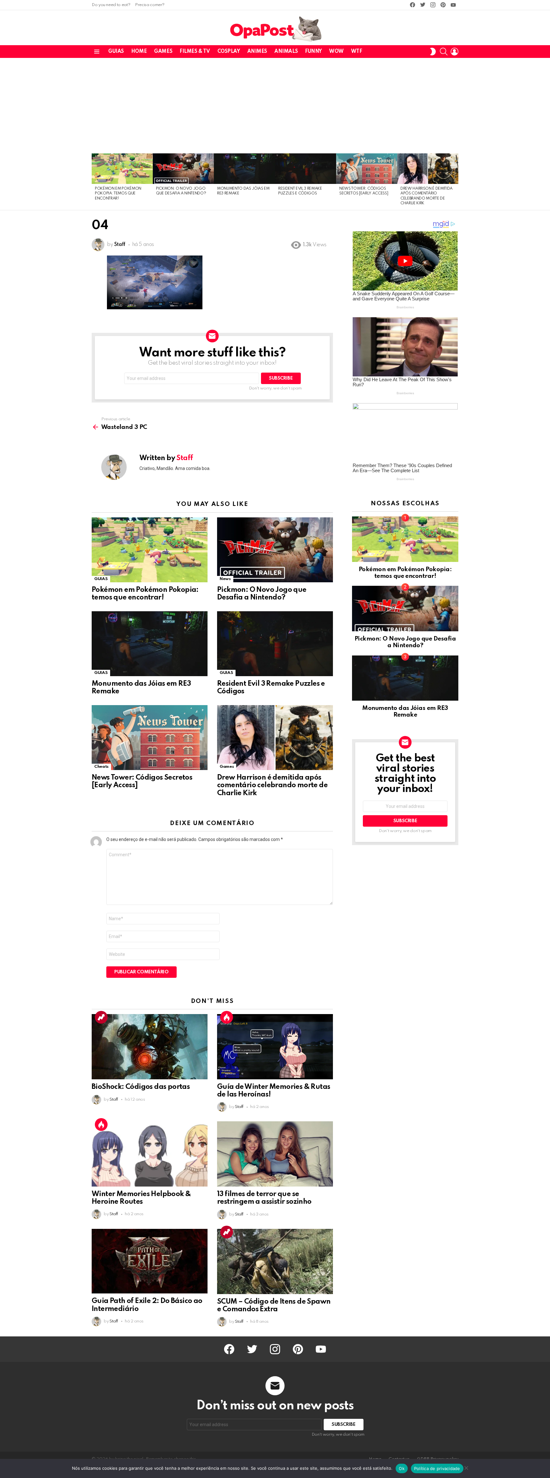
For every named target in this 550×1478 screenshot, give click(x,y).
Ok (402, 1468)
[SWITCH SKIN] (433, 51)
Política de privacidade (437, 1468)
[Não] (466, 1467)
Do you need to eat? (111, 5)
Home (139, 51)
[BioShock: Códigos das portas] (150, 1046)
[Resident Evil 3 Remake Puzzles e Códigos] (305, 168)
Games (163, 51)
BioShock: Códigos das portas (141, 1086)
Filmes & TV (195, 51)
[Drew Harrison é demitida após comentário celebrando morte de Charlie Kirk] (427, 168)
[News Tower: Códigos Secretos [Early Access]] (366, 168)
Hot (226, 1017)
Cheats (101, 767)
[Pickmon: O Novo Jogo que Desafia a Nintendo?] (183, 168)
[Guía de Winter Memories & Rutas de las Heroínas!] (275, 1046)
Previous (95, 181)
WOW (336, 51)
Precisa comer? (150, 5)
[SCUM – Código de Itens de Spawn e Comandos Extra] (275, 1261)
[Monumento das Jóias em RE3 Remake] (244, 168)
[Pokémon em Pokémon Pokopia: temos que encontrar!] (122, 168)
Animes (257, 51)
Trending (101, 1017)
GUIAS (116, 51)
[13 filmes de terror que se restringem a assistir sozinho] (275, 1154)
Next (455, 181)
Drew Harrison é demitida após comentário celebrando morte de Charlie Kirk (272, 785)
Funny (313, 51)
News (225, 579)
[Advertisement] (275, 105)
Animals (286, 51)
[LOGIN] (454, 51)
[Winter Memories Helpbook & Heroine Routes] (150, 1154)
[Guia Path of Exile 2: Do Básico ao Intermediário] (150, 1261)
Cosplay (228, 51)
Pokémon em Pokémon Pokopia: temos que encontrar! (118, 193)
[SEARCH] (444, 51)
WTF (356, 51)
